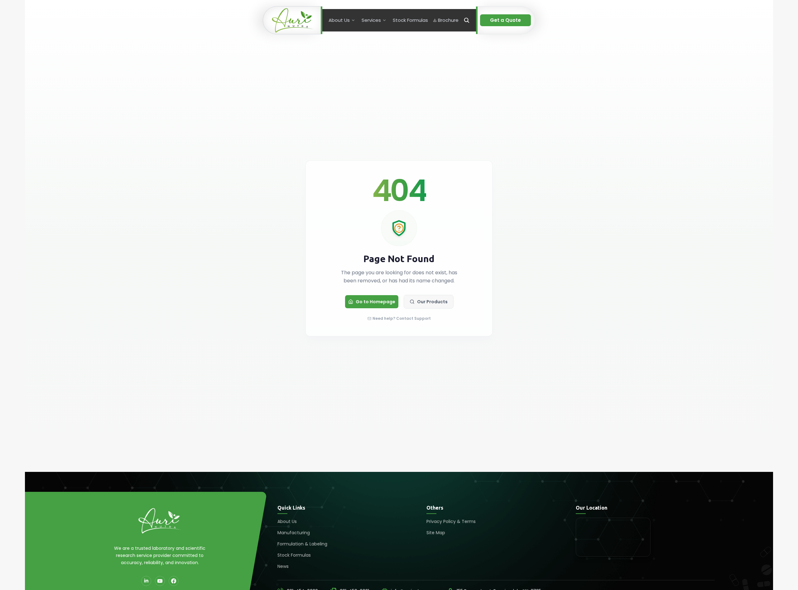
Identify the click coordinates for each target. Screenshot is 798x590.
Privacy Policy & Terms (451, 521)
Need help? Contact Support (402, 318)
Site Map (435, 533)
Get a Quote (505, 20)
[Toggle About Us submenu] (353, 20)
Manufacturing (293, 533)
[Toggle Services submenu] (384, 20)
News (283, 566)
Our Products (432, 302)
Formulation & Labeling (302, 544)
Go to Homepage (375, 302)
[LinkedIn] (146, 581)
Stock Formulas (294, 555)
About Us (287, 521)
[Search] (466, 20)
